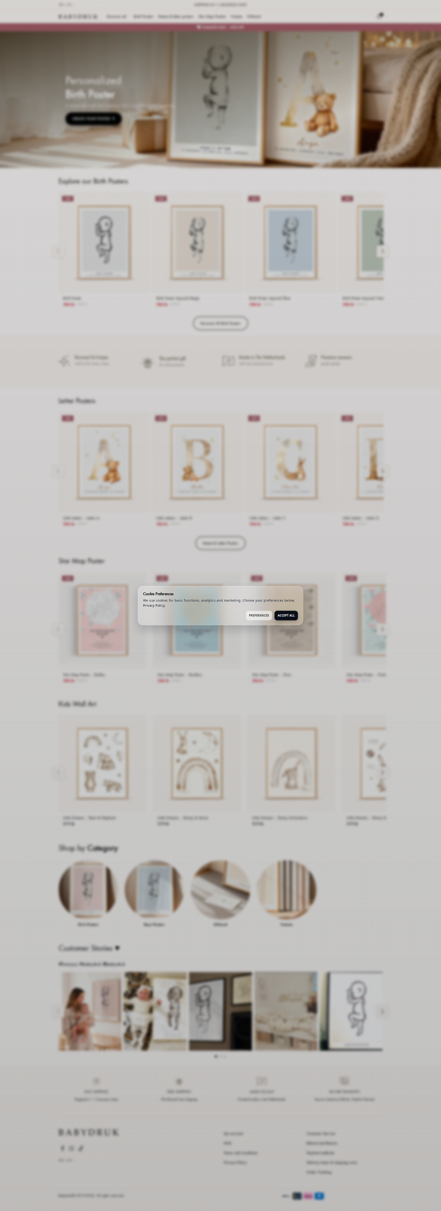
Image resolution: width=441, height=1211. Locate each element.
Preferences (259, 615)
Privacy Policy (154, 605)
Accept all (286, 615)
